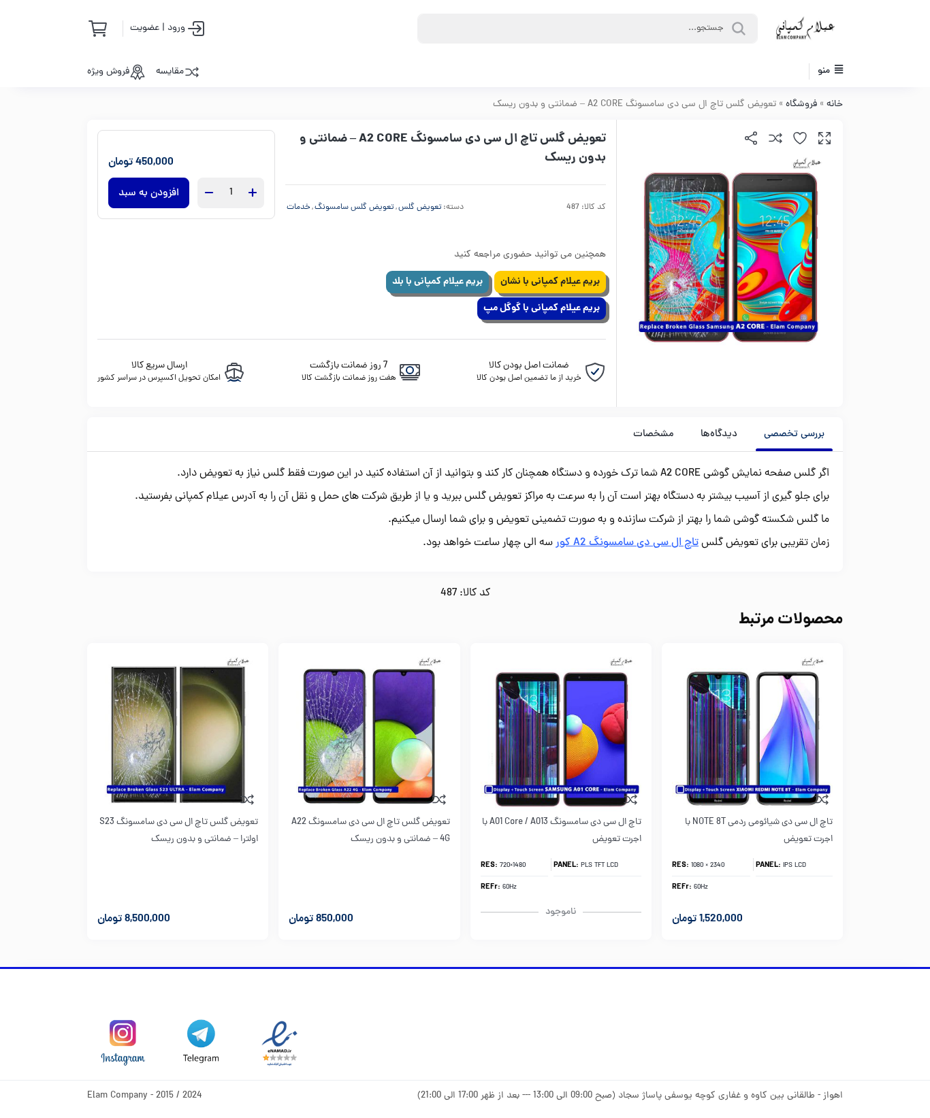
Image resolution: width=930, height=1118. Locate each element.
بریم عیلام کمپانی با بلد (437, 281)
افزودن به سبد (148, 193)
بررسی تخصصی (794, 434)
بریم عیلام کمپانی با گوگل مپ (541, 308)
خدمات (298, 207)
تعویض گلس (420, 207)
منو (825, 71)
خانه (835, 104)
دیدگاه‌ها (719, 434)
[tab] (794, 434)
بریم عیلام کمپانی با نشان (550, 281)
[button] (824, 138)
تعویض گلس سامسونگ (354, 207)
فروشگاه (801, 104)
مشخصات (653, 434)
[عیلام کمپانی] (805, 29)
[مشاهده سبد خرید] (102, 28)
